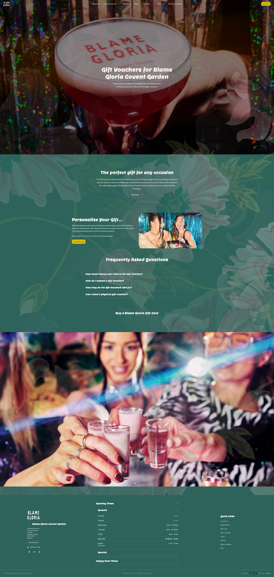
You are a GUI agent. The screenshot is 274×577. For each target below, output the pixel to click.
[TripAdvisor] (39, 552)
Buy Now (135, 194)
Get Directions (34, 542)
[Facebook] (29, 552)
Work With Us (225, 525)
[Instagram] (34, 552)
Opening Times (105, 503)
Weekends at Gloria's (175, 4)
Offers (159, 4)
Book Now (265, 4)
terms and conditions (91, 236)
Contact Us (224, 521)
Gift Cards (223, 529)
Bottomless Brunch (109, 4)
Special (102, 552)
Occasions (146, 4)
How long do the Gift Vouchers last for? (109, 287)
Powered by (261, 573)
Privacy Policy (126, 573)
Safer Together (225, 533)
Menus (136, 4)
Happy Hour (96, 4)
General (102, 510)
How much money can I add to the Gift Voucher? (114, 274)
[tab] (135, 483)
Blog (221, 548)
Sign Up (223, 540)
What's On (127, 4)
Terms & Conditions (137, 573)
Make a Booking (225, 544)
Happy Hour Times (107, 561)
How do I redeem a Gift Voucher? (105, 280)
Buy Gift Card (79, 242)
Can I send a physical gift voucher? (107, 294)
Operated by (245, 573)
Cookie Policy (148, 573)
